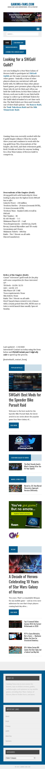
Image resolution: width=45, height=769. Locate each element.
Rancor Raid (35, 104)
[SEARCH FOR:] (22, 33)
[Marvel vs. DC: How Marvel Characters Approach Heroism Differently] (15, 490)
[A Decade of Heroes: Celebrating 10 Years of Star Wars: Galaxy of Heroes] (25, 572)
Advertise (9, 736)
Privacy (8, 726)
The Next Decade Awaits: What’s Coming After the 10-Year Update (32, 466)
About (7, 716)
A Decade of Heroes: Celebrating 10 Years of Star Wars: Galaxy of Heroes (24, 584)
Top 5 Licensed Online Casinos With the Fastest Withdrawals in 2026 (32, 624)
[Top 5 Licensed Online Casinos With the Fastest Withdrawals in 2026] (15, 626)
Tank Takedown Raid (16, 107)
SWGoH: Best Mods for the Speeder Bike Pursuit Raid (25, 400)
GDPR (7, 731)
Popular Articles (16, 367)
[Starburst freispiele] (14, 538)
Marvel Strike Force (17, 479)
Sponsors (8, 741)
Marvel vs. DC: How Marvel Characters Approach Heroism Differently (33, 488)
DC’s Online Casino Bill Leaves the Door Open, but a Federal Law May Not (33, 649)
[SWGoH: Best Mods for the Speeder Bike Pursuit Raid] (25, 390)
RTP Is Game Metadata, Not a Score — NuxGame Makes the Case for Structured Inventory (32, 637)
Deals (7, 721)
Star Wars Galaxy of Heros (20, 457)
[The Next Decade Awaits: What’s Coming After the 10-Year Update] (15, 469)
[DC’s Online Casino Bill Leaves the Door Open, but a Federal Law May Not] (15, 652)
